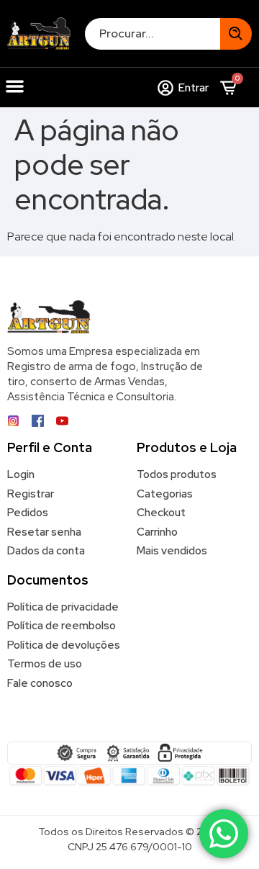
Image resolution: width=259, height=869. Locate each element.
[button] (14, 86)
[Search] (236, 34)
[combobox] (152, 34)
